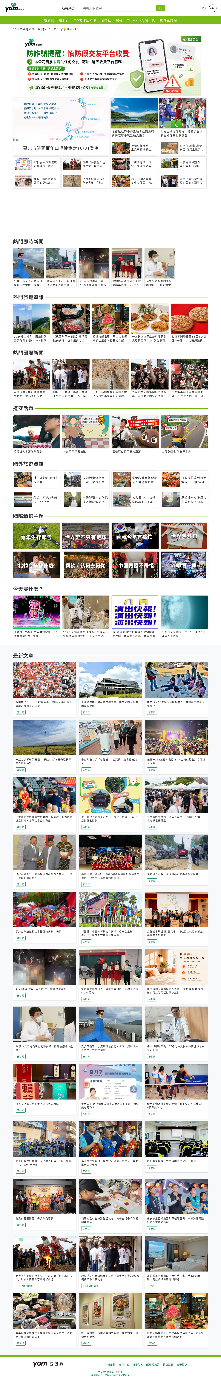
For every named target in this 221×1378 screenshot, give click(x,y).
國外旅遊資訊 (28, 464)
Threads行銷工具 (141, 20)
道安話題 (23, 408)
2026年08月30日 (23, 29)
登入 (204, 8)
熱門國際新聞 (28, 352)
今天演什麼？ (28, 589)
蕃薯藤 (14, 8)
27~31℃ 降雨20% (63, 29)
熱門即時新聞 (28, 241)
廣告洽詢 (182, 1364)
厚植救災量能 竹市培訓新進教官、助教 (171, 1161)
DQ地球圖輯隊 (85, 20)
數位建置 (168, 1364)
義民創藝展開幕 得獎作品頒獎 (35, 1218)
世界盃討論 (168, 20)
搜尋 (119, 20)
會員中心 (124, 1364)
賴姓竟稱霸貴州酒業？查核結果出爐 (37, 1103)
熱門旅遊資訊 (28, 297)
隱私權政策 (153, 1364)
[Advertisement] (103, 214)
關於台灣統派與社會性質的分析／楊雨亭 (40, 931)
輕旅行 (64, 20)
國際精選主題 (28, 516)
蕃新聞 (49, 20)
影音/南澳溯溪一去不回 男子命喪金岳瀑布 (41, 989)
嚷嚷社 (106, 20)
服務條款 (137, 1364)
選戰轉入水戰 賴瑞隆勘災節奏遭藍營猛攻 (173, 874)
